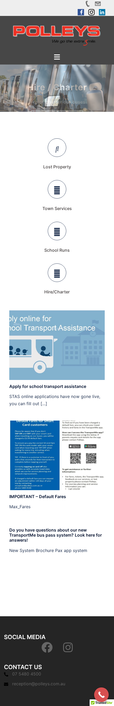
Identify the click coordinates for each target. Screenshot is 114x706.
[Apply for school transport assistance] (57, 345)
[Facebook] (46, 650)
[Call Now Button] (101, 694)
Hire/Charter (57, 291)
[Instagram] (68, 650)
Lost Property (57, 166)
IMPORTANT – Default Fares (37, 496)
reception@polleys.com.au (38, 683)
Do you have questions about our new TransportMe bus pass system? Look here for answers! (55, 535)
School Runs (57, 250)
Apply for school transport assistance (47, 386)
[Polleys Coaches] (57, 34)
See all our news (57, 573)
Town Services (57, 208)
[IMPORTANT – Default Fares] (57, 454)
